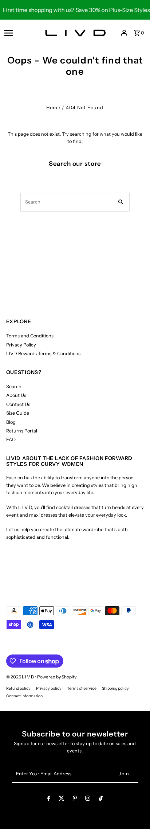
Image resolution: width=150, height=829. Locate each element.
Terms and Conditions (30, 335)
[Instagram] (87, 799)
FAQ (11, 439)
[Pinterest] (75, 799)
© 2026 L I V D (20, 677)
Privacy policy (49, 688)
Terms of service (81, 688)
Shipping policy (115, 688)
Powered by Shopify (56, 677)
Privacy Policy (21, 345)
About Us (16, 395)
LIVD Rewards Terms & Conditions (43, 353)
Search (13, 386)
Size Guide (17, 413)
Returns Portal (21, 431)
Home (53, 107)
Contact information (24, 696)
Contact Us (18, 404)
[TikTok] (101, 799)
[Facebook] (48, 799)
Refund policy (18, 688)
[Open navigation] (19, 33)
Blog (11, 422)
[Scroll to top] (134, 810)
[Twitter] (61, 799)
